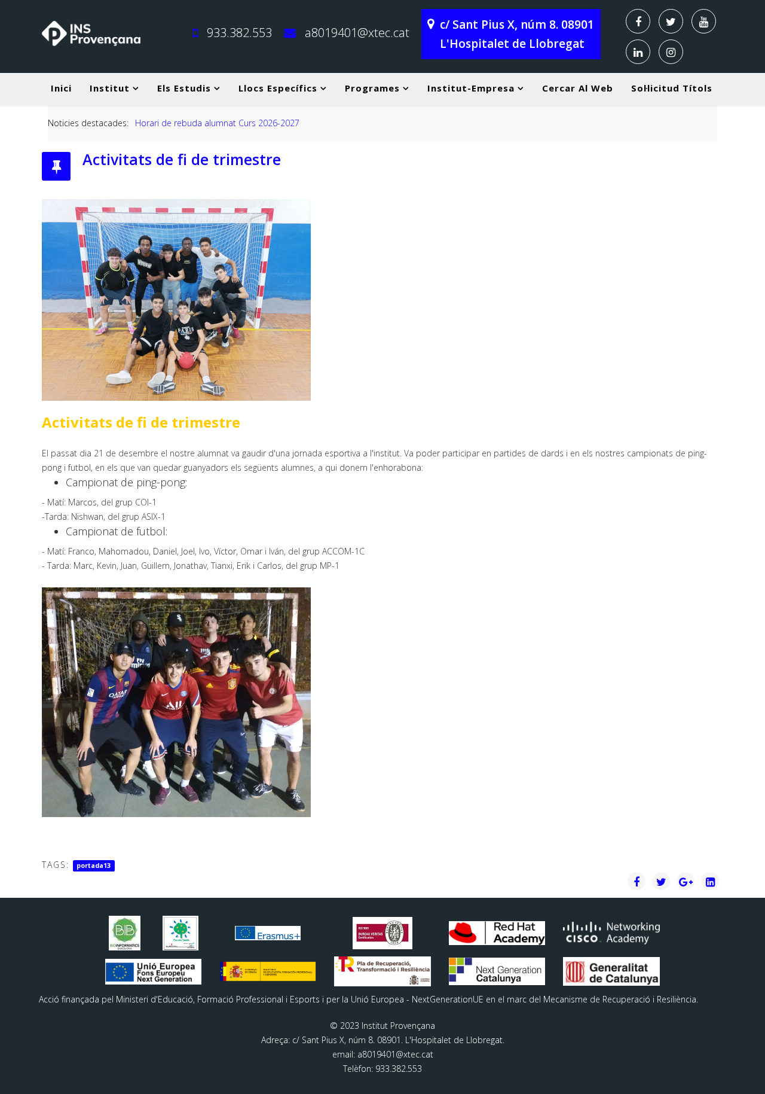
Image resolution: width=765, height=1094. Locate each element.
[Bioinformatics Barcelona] (125, 933)
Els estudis (184, 88)
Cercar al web (577, 88)
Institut (110, 88)
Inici (61, 88)
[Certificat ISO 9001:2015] (382, 933)
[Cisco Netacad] (611, 933)
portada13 (93, 865)
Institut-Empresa (471, 88)
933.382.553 (239, 33)
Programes (372, 88)
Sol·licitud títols (671, 88)
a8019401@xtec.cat (357, 33)
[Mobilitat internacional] (267, 933)
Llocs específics (277, 88)
